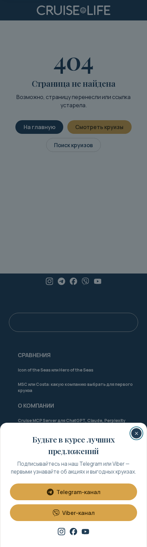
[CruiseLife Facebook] (73, 531)
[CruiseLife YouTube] (85, 531)
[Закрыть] (136, 433)
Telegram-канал (78, 492)
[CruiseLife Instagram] (61, 531)
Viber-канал (78, 513)
